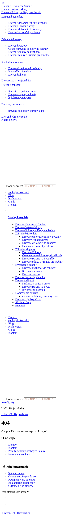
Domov (12, 317)
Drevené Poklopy (18, 45)
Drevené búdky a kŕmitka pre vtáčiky (28, 54)
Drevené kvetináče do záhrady (25, 68)
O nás (11, 201)
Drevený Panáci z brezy (21, 25)
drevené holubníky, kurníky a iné (26, 110)
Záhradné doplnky (11, 39)
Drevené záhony (17, 74)
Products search (14, 185)
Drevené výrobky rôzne (14, 116)
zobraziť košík (9, 414)
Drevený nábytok (10, 84)
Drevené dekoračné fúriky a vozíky (27, 22)
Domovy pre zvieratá (12, 104)
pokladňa (23, 414)
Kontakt (12, 204)
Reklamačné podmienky (21, 482)
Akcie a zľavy (9, 119)
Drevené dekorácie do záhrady (25, 29)
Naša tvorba (14, 198)
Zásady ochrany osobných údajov (26, 450)
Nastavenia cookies (18, 454)
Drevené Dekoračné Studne (16, 6)
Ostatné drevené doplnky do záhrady (28, 48)
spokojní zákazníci (18, 192)
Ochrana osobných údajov (22, 476)
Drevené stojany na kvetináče (24, 51)
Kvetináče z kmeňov (19, 71)
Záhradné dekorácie (12, 16)
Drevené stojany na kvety (22, 94)
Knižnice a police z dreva (22, 91)
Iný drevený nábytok (19, 97)
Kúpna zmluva (16, 473)
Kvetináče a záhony (12, 62)
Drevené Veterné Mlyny (14, 9)
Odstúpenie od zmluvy (20, 485)
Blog (11, 195)
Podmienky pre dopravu (21, 479)
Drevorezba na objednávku (16, 80)
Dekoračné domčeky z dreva (24, 32)
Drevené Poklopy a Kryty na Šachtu (21, 12)
